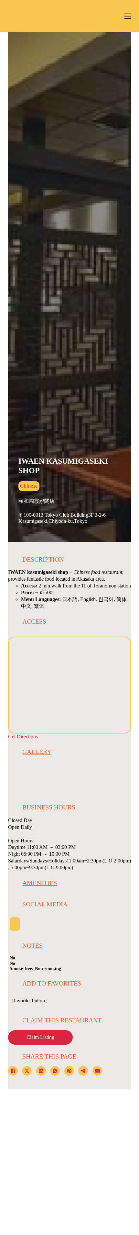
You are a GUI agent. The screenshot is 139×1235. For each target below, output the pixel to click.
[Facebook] (13, 1071)
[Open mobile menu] (127, 16)
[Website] (15, 924)
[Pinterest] (69, 1071)
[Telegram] (83, 1071)
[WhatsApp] (55, 1071)
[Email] (97, 1071)
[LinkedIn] (41, 1071)
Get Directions (23, 737)
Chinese (29, 486)
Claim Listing (40, 1037)
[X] (27, 1071)
